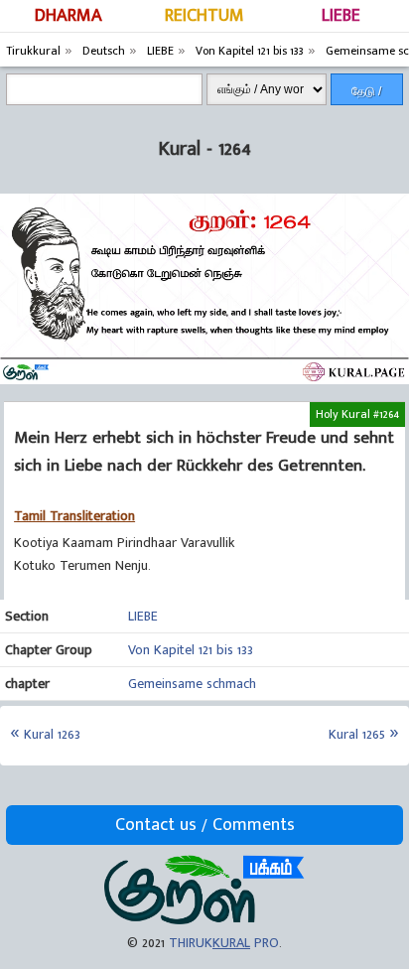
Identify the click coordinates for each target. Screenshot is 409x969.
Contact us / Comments (205, 825)
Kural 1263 (52, 734)
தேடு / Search (366, 94)
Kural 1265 (357, 734)
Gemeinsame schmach (192, 683)
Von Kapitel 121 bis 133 (190, 649)
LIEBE (341, 16)
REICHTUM (204, 16)
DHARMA (68, 16)
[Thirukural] (204, 919)
